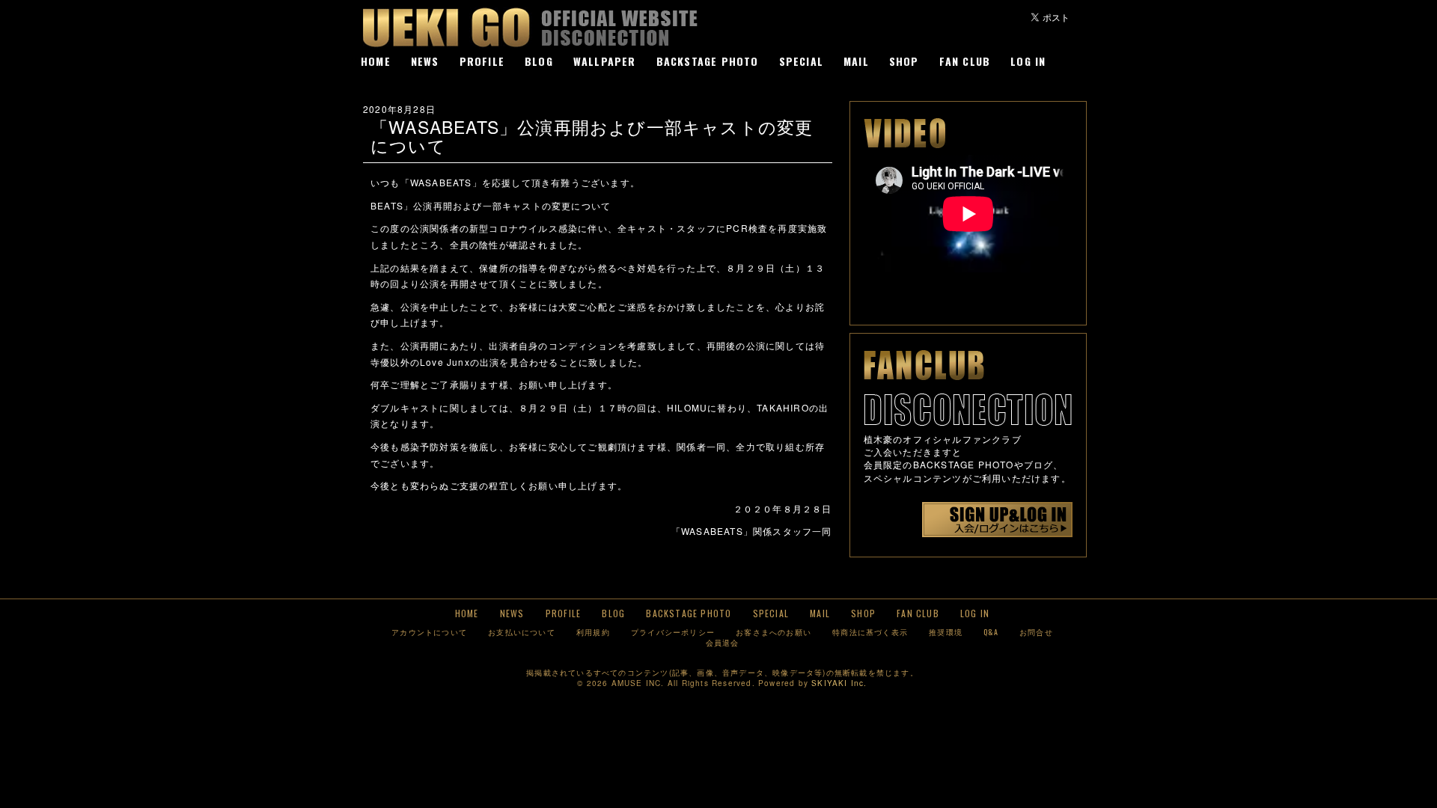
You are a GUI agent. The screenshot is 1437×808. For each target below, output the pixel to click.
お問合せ (1036, 631)
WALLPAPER (604, 61)
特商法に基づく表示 (870, 631)
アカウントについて (429, 631)
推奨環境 (945, 631)
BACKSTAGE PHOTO (707, 61)
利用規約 (593, 631)
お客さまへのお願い (773, 631)
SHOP (904, 61)
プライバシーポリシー (673, 631)
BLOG (539, 61)
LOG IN (1028, 61)
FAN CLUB (965, 61)
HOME (376, 61)
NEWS (425, 61)
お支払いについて (521, 631)
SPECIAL (801, 61)
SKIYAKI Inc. (839, 683)
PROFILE (482, 61)
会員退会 (722, 642)
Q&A (990, 631)
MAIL (856, 61)
